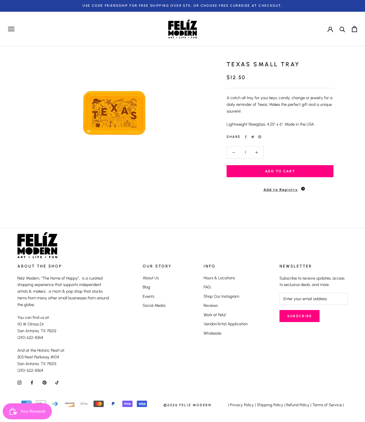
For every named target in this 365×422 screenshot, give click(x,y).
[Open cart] (354, 29)
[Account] (330, 29)
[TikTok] (57, 382)
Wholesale (212, 333)
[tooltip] (303, 189)
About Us (151, 278)
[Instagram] (19, 382)
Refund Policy (297, 404)
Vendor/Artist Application (226, 324)
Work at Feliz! (215, 314)
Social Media (154, 305)
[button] (280, 187)
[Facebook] (245, 136)
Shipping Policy (270, 404)
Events (148, 296)
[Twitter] (252, 136)
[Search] (342, 29)
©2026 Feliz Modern (188, 405)
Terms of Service (327, 404)
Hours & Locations (219, 278)
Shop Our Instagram (221, 296)
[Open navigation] (11, 29)
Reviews (211, 305)
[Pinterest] (259, 136)
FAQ (207, 287)
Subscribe (299, 316)
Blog (146, 287)
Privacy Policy (242, 404)
